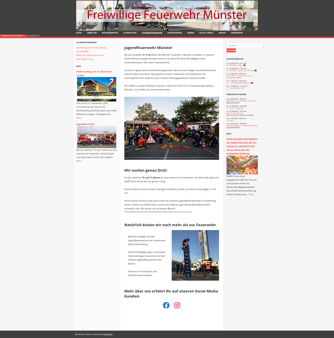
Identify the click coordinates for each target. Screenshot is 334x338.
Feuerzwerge (174, 33)
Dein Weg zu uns (84, 59)
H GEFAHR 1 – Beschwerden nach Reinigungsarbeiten (239, 76)
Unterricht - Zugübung (235, 108)
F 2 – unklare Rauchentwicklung (238, 83)
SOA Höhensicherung (234, 113)
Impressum (237, 33)
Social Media (206, 33)
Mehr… (79, 117)
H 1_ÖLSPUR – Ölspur (234, 65)
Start (79, 33)
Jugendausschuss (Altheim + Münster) (241, 101)
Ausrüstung (130, 33)
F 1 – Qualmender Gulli (235, 88)
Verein (190, 33)
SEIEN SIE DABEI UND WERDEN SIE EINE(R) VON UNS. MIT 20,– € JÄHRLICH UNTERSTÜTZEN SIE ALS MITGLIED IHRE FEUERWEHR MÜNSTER (242, 146)
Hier (136, 89)
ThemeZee (107, 334)
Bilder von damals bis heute (90, 55)
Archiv (222, 33)
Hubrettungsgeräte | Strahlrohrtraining (241, 125)
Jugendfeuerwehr (152, 33)
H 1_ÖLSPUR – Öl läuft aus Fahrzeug (240, 70)
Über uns (92, 33)
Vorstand (230, 120)
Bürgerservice (110, 33)
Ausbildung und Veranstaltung (91, 47)
